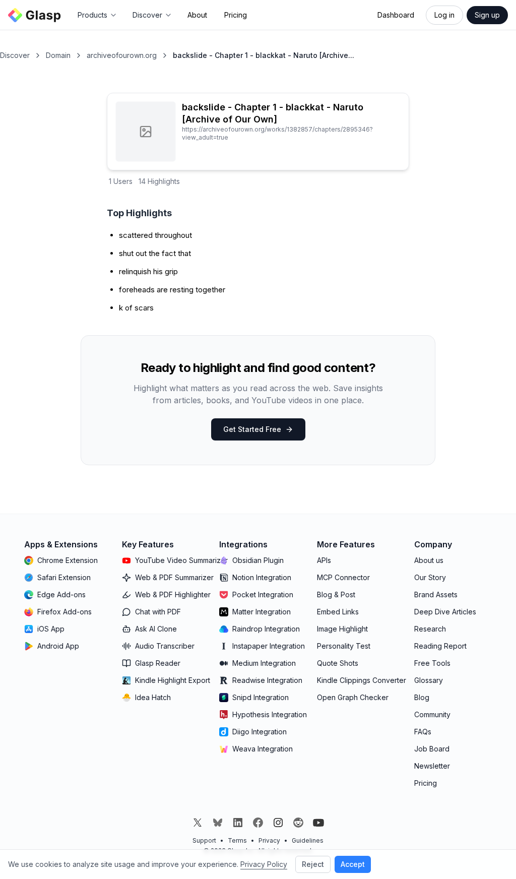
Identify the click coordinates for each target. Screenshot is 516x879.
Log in (444, 15)
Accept (353, 864)
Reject (313, 864)
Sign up (487, 15)
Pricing (235, 15)
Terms (237, 840)
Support (204, 840)
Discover (15, 55)
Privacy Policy (263, 864)
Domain (58, 55)
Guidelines (308, 840)
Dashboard (395, 15)
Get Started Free (252, 429)
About (197, 15)
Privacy (269, 840)
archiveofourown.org (122, 55)
